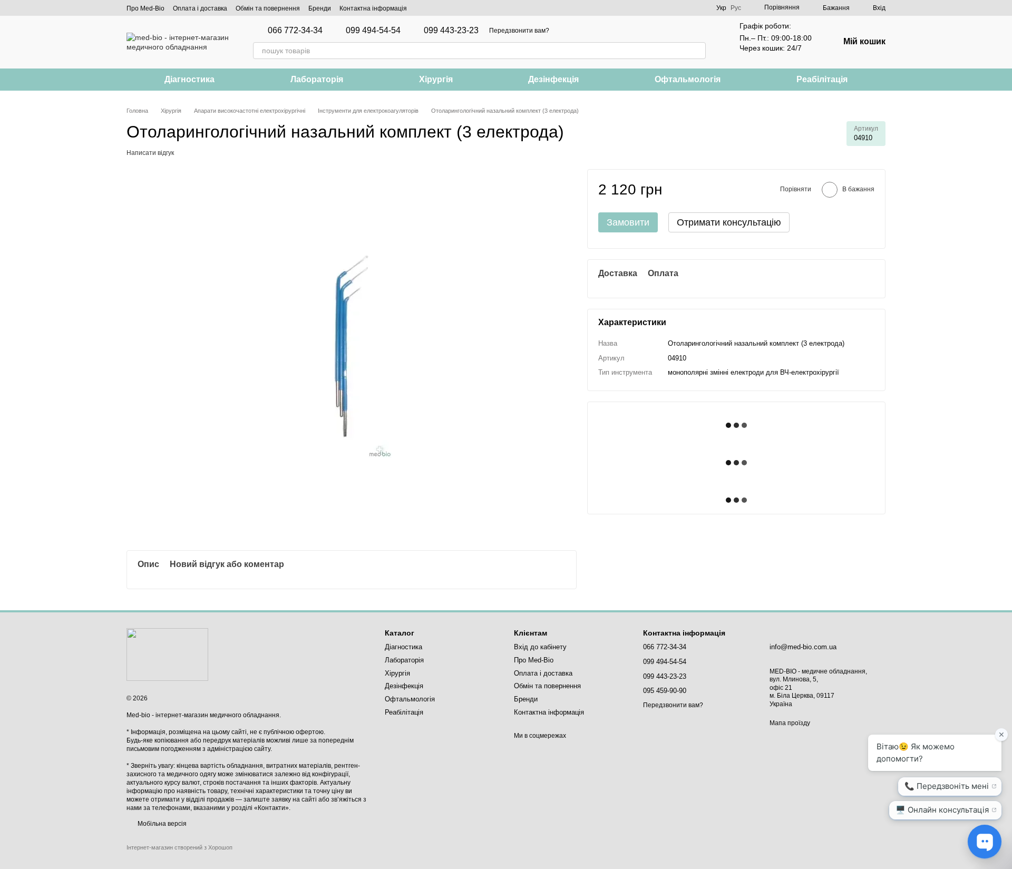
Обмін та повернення (268, 8)
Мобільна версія (161, 823)
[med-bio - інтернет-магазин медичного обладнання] (167, 654)
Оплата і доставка (200, 8)
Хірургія (436, 79)
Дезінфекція (553, 79)
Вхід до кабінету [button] (540, 647)
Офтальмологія (688, 79)
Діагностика (189, 79)
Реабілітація (822, 79)
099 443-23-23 (451, 30)
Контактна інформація (373, 8)
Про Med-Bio (145, 8)
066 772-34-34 (295, 30)
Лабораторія (316, 79)
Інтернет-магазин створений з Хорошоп (179, 847)
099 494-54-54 (373, 30)
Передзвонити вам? (519, 30)
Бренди (319, 8)
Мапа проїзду (790, 723)
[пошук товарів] (697, 50)
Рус (736, 8)
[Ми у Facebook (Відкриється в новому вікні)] (421, 8)
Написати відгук (150, 153)
